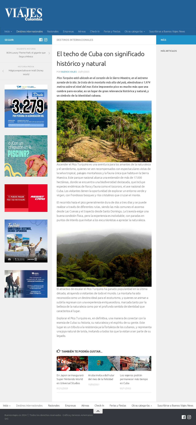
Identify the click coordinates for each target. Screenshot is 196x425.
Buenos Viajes (69, 72)
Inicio (7, 31)
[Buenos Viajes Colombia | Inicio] (24, 13)
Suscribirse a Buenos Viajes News (167, 31)
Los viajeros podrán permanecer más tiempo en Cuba (134, 379)
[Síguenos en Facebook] (41, 40)
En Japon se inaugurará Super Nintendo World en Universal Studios (70, 379)
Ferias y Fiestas (112, 31)
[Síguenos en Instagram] (45, 40)
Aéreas (82, 31)
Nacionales (53, 31)
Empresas (68, 31)
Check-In (95, 31)
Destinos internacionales (29, 31)
